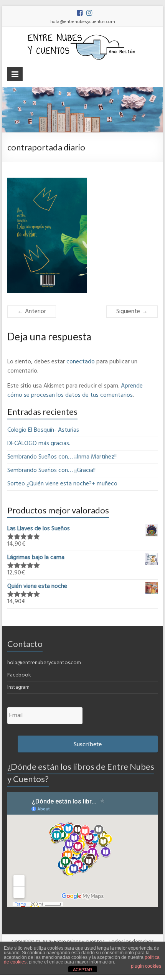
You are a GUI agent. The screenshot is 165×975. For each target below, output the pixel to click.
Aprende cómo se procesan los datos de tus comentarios (75, 390)
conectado (80, 362)
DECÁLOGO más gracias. (38, 444)
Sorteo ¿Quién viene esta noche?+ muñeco (62, 484)
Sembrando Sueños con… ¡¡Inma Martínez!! (62, 457)
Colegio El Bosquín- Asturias (43, 430)
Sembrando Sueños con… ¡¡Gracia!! (51, 470)
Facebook (19, 675)
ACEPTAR (82, 969)
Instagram (18, 687)
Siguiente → (132, 312)
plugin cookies (146, 966)
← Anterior (31, 312)
